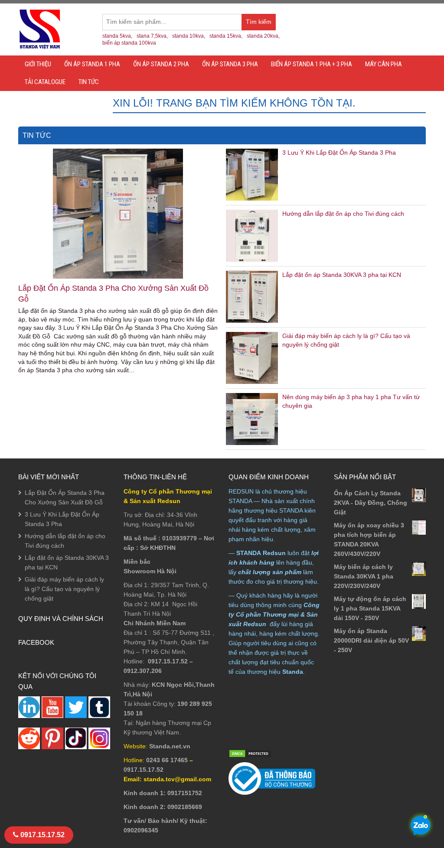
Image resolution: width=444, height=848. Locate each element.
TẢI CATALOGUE (45, 82)
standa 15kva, (225, 36)
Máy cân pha (383, 64)
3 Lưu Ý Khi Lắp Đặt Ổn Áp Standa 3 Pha (339, 152)
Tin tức (88, 82)
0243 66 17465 (167, 760)
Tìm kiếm (261, 24)
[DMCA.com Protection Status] (250, 753)
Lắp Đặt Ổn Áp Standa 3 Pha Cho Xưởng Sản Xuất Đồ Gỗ (113, 293)
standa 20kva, (263, 36)
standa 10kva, (188, 36)
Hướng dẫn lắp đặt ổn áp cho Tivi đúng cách (343, 213)
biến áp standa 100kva (129, 43)
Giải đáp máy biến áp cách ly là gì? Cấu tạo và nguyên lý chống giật (64, 589)
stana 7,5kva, (152, 36)
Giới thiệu (38, 64)
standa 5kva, (117, 36)
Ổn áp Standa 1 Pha (92, 64)
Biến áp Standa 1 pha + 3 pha (311, 64)
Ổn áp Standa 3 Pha (230, 64)
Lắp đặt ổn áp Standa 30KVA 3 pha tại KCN (341, 274)
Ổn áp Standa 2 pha (161, 64)
